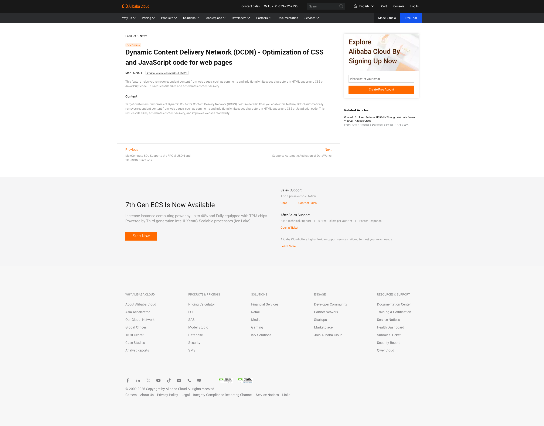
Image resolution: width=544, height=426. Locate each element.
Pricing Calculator (201, 304)
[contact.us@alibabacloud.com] (178, 380)
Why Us (127, 18)
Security (194, 343)
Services (310, 18)
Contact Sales (250, 6)
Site (354, 124)
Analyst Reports (137, 350)
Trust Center (134, 335)
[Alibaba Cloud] (135, 6)
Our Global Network (139, 320)
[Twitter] (148, 380)
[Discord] (199, 380)
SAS (191, 320)
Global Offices (136, 327)
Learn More (288, 246)
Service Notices (388, 320)
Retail (255, 312)
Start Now (141, 236)
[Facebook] (127, 380)
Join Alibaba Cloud (328, 335)
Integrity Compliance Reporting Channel (222, 395)
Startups (320, 320)
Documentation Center (394, 304)
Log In (414, 6)
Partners (262, 18)
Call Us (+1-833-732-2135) (281, 6)
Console (398, 6)
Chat (283, 203)
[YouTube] (158, 380)
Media (256, 320)
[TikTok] (168, 380)
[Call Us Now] (189, 380)
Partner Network (326, 312)
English (364, 6)
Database (195, 335)
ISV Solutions (261, 335)
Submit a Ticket (389, 335)
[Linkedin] (138, 380)
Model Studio (198, 327)
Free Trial (411, 18)
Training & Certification (394, 312)
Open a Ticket (289, 227)
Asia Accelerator (137, 312)
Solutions (189, 18)
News (143, 36)
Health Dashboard (390, 327)
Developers (239, 18)
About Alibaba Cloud (140, 304)
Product (130, 36)
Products (167, 18)
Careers (131, 395)
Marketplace (213, 18)
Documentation (288, 18)
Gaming (257, 327)
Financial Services (264, 304)
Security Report (388, 343)
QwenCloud (385, 350)
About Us (147, 395)
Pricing (146, 18)
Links (286, 395)
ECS (191, 312)
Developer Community (330, 304)
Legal (185, 395)
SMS (192, 350)
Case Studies (135, 343)
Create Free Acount (381, 89)
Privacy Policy (167, 395)
